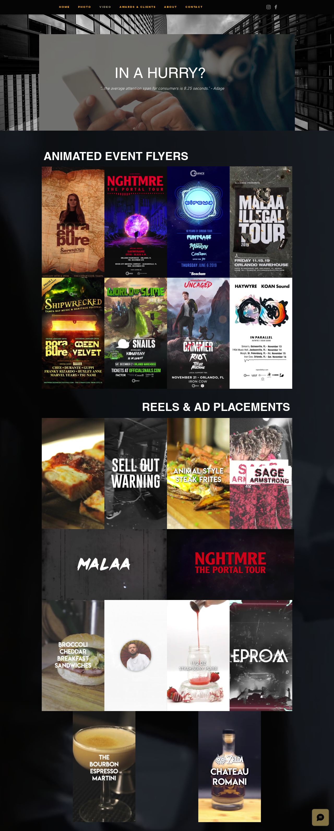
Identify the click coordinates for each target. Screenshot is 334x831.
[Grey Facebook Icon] (276, 7)
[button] (160, 272)
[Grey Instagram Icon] (268, 7)
